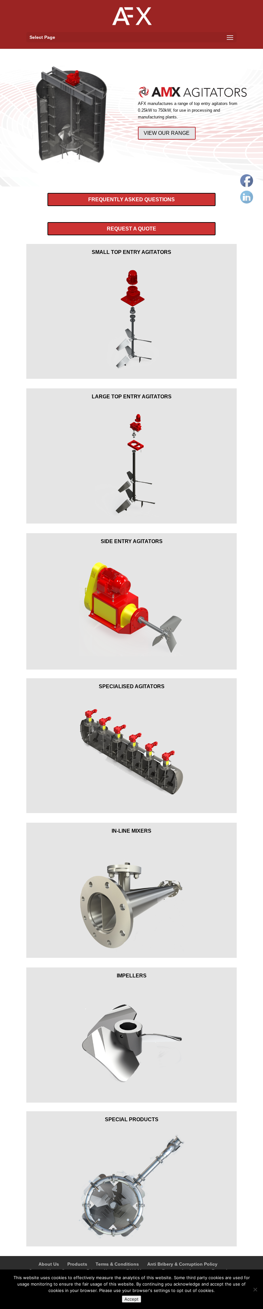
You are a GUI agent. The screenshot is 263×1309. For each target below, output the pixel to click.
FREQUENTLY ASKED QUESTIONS (131, 199)
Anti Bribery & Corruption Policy (182, 1264)
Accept (131, 1299)
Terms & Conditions (117, 1264)
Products (77, 1264)
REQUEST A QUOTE (131, 228)
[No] (255, 1289)
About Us (48, 1264)
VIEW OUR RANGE (167, 133)
